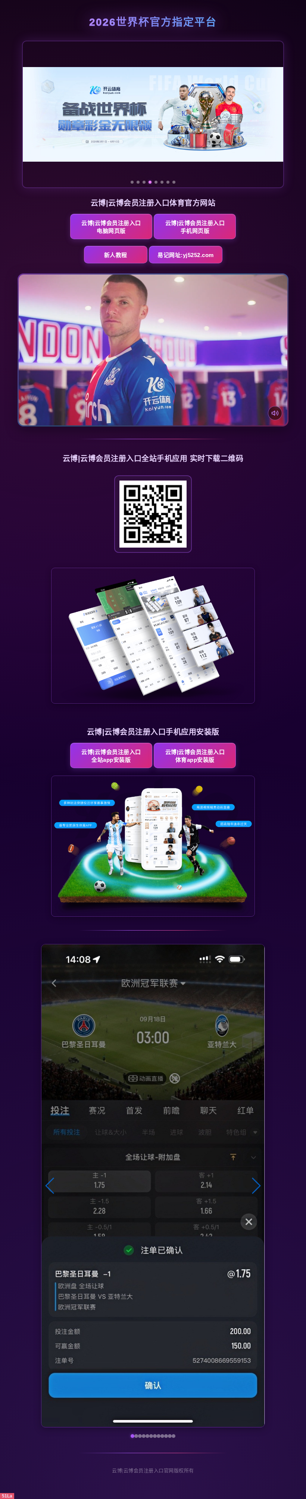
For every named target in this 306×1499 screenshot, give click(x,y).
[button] (50, 1186)
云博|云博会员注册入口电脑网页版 (111, 227)
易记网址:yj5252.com (185, 255)
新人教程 (115, 255)
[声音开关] (275, 413)
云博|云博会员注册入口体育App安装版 (195, 756)
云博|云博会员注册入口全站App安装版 (111, 756)
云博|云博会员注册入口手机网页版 (195, 227)
